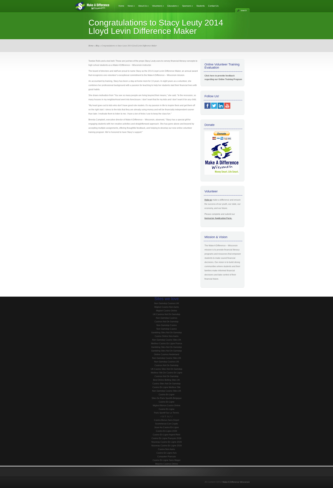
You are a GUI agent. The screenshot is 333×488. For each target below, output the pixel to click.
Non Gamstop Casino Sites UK (166, 340)
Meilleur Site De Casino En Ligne (166, 372)
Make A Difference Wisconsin (236, 482)
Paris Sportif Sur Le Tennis (166, 413)
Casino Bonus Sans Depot (166, 420)
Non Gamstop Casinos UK (166, 303)
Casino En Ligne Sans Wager (167, 460)
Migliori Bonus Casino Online (166, 405)
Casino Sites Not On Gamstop (166, 383)
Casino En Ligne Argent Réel (166, 434)
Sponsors (187, 6)
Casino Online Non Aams (166, 336)
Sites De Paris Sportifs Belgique (167, 398)
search (244, 10)
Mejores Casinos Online (166, 464)
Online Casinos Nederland (166, 354)
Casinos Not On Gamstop (166, 321)
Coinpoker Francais (166, 456)
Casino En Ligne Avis (166, 453)
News (131, 6)
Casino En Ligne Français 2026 (166, 438)
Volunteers (158, 6)
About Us (143, 6)
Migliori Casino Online (166, 310)
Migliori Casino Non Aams (166, 307)
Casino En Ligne (166, 394)
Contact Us (213, 6)
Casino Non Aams (166, 449)
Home (121, 6)
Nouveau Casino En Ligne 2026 (166, 442)
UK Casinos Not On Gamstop (166, 314)
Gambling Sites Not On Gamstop (166, 332)
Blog (97, 45)
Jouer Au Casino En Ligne (166, 427)
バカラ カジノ (166, 416)
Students (200, 6)
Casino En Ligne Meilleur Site (166, 387)
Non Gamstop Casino (166, 325)
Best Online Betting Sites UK (166, 380)
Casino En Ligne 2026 (166, 431)
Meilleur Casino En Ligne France (166, 343)
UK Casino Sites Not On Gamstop (166, 369)
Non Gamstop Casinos (166, 318)
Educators (173, 6)
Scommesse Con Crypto (166, 424)
